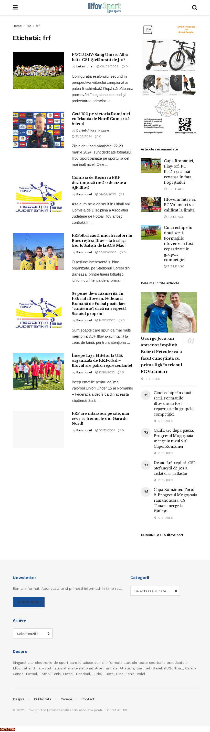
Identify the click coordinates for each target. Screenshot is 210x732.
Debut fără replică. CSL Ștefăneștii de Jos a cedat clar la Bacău (175, 468)
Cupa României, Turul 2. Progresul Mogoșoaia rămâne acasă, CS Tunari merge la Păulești (175, 500)
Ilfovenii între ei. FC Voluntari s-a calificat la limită (180, 204)
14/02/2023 (107, 320)
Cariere (66, 699)
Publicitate (42, 699)
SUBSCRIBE (28, 602)
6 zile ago (175, 189)
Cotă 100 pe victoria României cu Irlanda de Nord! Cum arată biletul (101, 119)
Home (17, 26)
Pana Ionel (84, 194)
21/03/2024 (83, 136)
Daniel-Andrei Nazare (92, 130)
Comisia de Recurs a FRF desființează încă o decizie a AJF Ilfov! (99, 182)
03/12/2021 (106, 430)
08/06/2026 (109, 66)
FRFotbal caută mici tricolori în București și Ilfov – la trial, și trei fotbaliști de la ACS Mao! (102, 240)
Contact (87, 699)
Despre (19, 699)
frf (38, 26)
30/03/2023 (107, 252)
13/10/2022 (106, 372)
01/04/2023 (107, 194)
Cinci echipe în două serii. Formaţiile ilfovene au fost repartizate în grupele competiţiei (178, 243)
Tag (28, 26)
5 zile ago (175, 217)
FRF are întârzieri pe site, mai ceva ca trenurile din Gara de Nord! (100, 418)
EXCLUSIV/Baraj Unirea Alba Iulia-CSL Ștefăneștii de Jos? (100, 57)
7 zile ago (175, 266)
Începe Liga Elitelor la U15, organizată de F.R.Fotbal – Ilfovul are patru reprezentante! (102, 360)
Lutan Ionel (84, 66)
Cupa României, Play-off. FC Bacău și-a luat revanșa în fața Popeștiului (179, 172)
